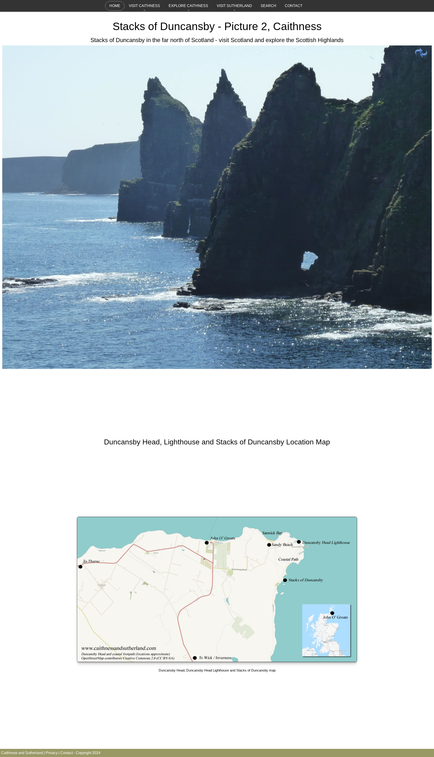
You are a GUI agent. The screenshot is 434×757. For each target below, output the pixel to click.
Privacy (52, 753)
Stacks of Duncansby (164, 26)
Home (114, 6)
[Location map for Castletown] (217, 660)
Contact (293, 6)
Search (268, 6)
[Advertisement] (217, 402)
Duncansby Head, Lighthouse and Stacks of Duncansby (194, 442)
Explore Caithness (188, 6)
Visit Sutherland (234, 6)
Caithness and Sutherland (22, 753)
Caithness (297, 26)
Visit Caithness (144, 6)
